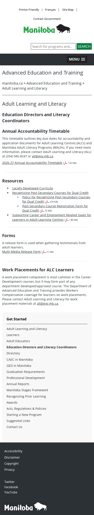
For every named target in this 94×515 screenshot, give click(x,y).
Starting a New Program (24, 415)
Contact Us (14, 427)
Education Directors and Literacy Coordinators (42, 347)
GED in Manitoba (19, 366)
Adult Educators (18, 341)
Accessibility (13, 451)
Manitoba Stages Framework (27, 390)
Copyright (11, 463)
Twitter (9, 482)
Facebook (11, 487)
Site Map (68, 10)
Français (50, 10)
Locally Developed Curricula (32, 188)
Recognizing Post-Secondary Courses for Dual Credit (50, 193)
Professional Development (26, 378)
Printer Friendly (29, 10)
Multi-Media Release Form (21, 252)
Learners (13, 335)
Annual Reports (18, 384)
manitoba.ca (12, 83)
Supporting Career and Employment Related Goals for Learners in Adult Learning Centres (51, 217)
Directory (13, 353)
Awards (12, 402)
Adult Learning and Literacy (24, 88)
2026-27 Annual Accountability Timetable (32, 163)
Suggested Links (18, 421)
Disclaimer (12, 457)
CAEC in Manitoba (20, 359)
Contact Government (47, 19)
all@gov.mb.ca (42, 156)
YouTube (10, 492)
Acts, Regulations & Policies (26, 408)
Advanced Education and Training (54, 83)
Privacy (9, 469)
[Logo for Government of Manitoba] (47, 31)
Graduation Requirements (26, 372)
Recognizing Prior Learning (26, 396)
